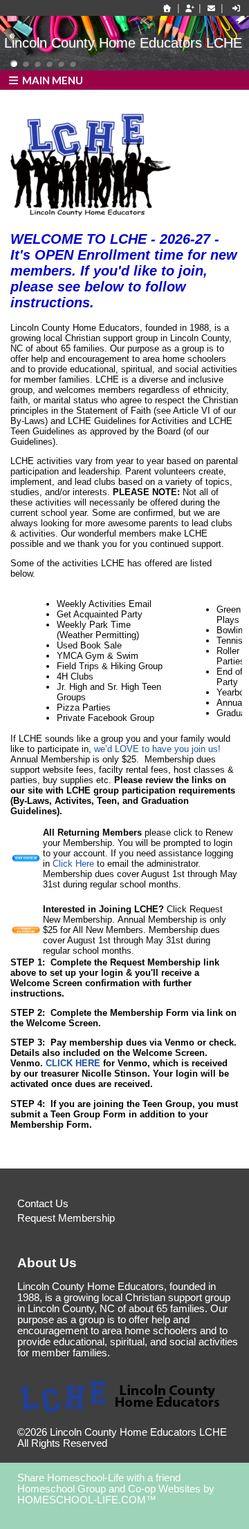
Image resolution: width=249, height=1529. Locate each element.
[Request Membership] (189, 8)
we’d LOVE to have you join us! (157, 749)
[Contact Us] (211, 8)
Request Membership (66, 1218)
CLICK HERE (74, 1063)
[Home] (167, 8)
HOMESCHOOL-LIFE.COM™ (86, 1500)
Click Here (73, 863)
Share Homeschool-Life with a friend (99, 1477)
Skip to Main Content (167, 1443)
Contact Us (42, 1203)
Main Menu (51, 80)
